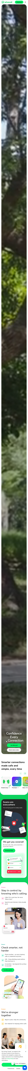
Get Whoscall (14, 745)
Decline (18, 1068)
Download (19, 2)
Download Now (9, 850)
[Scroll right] (25, 773)
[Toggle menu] (25, 2)
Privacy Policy (9, 1058)
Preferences (11, 1068)
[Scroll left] (20, 773)
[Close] (25, 1051)
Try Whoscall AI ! (8, 970)
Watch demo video (14, 750)
